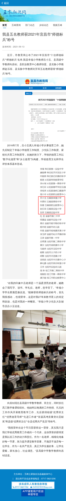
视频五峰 (57, 25)
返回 (6, 3)
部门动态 (30, 25)
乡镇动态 (43, 25)
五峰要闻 (16, 25)
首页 (4, 25)
